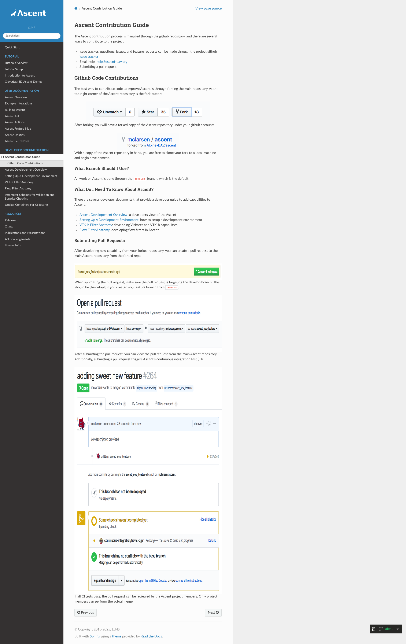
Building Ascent (15, 109)
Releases (10, 220)
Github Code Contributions (25, 163)
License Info (13, 245)
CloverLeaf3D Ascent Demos (23, 81)
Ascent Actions (15, 122)
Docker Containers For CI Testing (26, 204)
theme (116, 636)
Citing (8, 226)
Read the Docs (151, 636)
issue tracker (89, 56)
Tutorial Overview (16, 62)
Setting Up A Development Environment (31, 176)
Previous (87, 612)
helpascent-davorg (111, 61)
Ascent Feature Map (18, 128)
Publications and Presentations (25, 232)
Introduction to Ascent (20, 75)
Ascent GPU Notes (17, 141)
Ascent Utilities (15, 135)
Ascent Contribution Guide (22, 157)
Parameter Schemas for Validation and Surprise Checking (30, 196)
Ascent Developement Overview (26, 169)
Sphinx (95, 636)
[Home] (76, 8)
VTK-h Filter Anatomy (19, 182)
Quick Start (12, 47)
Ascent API (12, 116)
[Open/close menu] (2, 157)
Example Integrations (18, 103)
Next (212, 612)
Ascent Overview (16, 97)
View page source (208, 8)
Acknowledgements (17, 239)
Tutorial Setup (14, 69)
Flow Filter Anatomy (18, 188)
